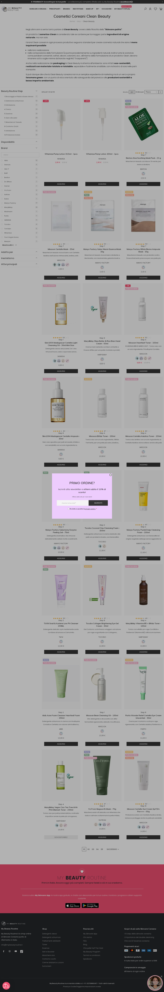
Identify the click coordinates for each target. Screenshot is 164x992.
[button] (6, 986)
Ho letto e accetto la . (83, 509)
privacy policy (90, 509)
